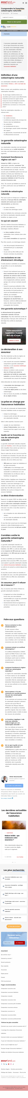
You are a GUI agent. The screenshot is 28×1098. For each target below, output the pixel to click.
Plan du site (23, 1072)
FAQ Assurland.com (6, 981)
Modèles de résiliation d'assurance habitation (12, 1052)
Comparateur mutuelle (6, 996)
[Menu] (26, 3)
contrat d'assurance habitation (12, 565)
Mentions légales (5, 1069)
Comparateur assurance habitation (9, 992)
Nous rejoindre (4, 966)
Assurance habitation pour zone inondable (13, 878)
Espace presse (4, 973)
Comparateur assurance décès (8, 1015)
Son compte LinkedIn (6, 798)
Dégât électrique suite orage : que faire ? (14, 894)
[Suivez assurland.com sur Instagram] (11, 1064)
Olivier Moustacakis (15, 777)
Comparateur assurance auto (8, 988)
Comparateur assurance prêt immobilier (11, 1003)
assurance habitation (10, 66)
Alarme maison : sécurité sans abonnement (13, 918)
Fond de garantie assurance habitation (12, 910)
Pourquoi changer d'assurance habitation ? (11, 1048)
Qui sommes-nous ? (6, 954)
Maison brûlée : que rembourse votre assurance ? (12, 838)
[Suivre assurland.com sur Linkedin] (6, 1064)
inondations (9, 116)
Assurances (4, 970)
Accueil (3, 30)
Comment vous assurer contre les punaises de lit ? (13, 1026)
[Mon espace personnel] (23, 3)
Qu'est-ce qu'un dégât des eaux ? (9, 1044)
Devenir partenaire (5, 962)
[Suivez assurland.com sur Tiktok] (13, 1064)
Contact (3, 977)
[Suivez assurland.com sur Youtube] (8, 1064)
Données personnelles (16, 1069)
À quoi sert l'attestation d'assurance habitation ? (13, 1041)
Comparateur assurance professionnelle (11, 1019)
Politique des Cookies (6, 1072)
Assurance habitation (12, 30)
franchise (9, 446)
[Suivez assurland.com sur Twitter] (4, 1064)
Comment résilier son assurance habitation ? (12, 1037)
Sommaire (7, 34)
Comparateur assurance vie (8, 1011)
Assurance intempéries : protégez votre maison (14, 886)
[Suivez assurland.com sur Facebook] (1, 1064)
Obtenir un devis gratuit (14, 22)
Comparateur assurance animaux (9, 1007)
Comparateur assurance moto (8, 1000)
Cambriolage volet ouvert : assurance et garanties (15, 902)
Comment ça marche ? (6, 958)
